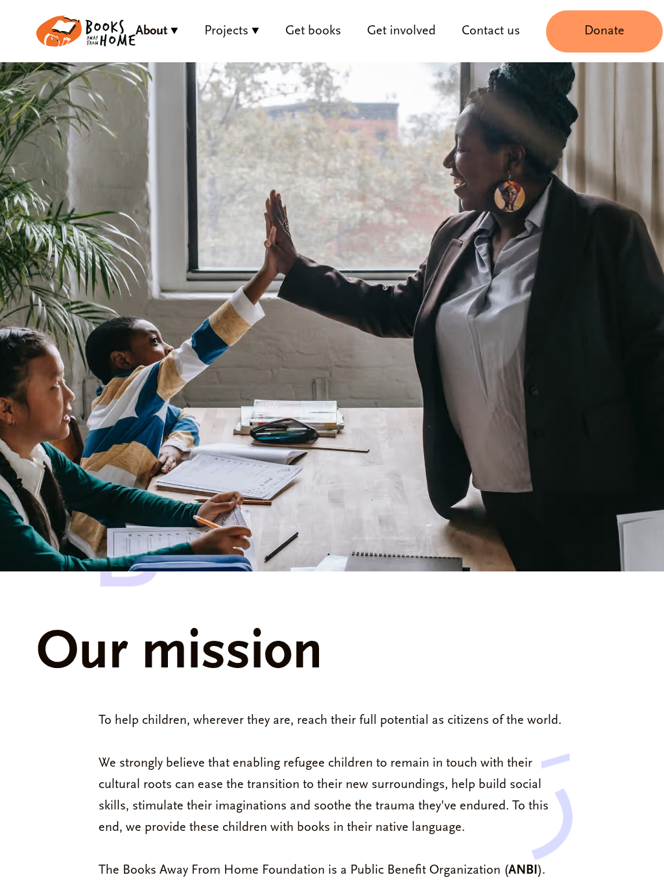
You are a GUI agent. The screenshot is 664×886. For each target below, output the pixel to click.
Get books (313, 31)
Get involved (401, 31)
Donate (604, 31)
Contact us (491, 31)
